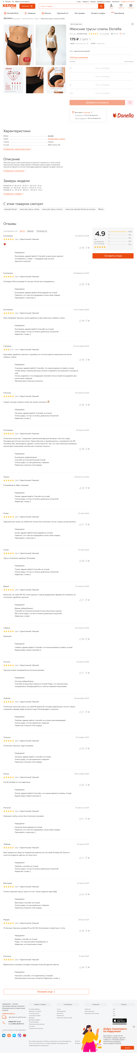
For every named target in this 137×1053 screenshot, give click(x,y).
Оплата (93, 1)
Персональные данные (36, 1024)
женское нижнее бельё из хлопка (80, 209)
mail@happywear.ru (8, 1013)
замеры (12, 194)
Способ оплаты (34, 1013)
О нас (79, 1)
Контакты (115, 1)
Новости (86, 1)
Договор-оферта (34, 1020)
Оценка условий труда (64, 1017)
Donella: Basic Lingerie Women (56, 139)
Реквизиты (60, 1015)
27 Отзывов (104, 34)
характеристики (16, 149)
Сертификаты (61, 1011)
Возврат (31, 1017)
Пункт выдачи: (80, 118)
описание (13, 171)
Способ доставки (35, 1015)
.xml (114, 1009)
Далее (127, 1048)
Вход (111, 8)
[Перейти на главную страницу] (9, 6)
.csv (114, 1013)
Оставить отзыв (113, 256)
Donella (51, 136)
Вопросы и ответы (104, 1)
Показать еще (45, 991)
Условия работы (34, 1009)
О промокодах (34, 1022)
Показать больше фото (56, 89)
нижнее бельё (10, 209)
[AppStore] (120, 1021)
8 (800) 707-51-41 (127, 1)
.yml (114, 1015)
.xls (114, 1011)
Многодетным (89, 1011)
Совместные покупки (36, 1028)
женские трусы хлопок (52, 209)
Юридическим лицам (92, 1013)
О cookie (32, 1026)
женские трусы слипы (29, 209)
